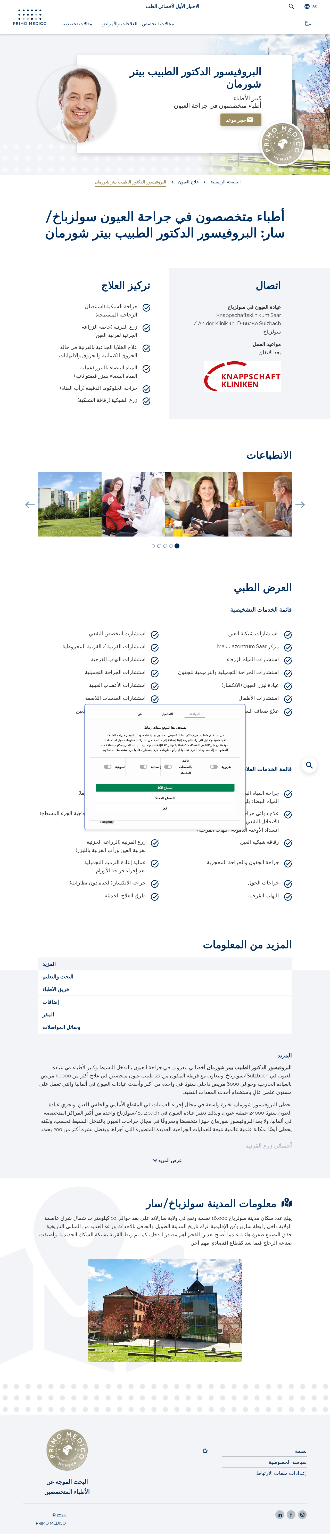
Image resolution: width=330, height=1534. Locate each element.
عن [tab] (140, 714)
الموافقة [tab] (194, 714)
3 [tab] (165, 546)
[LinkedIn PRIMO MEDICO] (279, 1514)
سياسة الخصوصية (288, 1462)
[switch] (168, 767)
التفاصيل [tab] (167, 714)
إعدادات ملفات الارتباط (281, 1473)
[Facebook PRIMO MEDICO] (291, 1514)
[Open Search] (291, 7)
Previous (30, 505)
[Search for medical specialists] (309, 765)
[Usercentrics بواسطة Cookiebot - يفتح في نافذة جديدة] (112, 823)
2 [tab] (171, 546)
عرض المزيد (169, 1160)
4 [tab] (159, 546)
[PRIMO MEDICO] (29, 17)
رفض (165, 808)
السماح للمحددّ (165, 798)
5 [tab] (152, 546)
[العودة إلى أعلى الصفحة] (309, 1521)
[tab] (165, 963)
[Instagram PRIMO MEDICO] (302, 1514)
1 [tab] (176, 546)
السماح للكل (165, 787)
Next (300, 505)
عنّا (307, 24)
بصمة (301, 1451)
